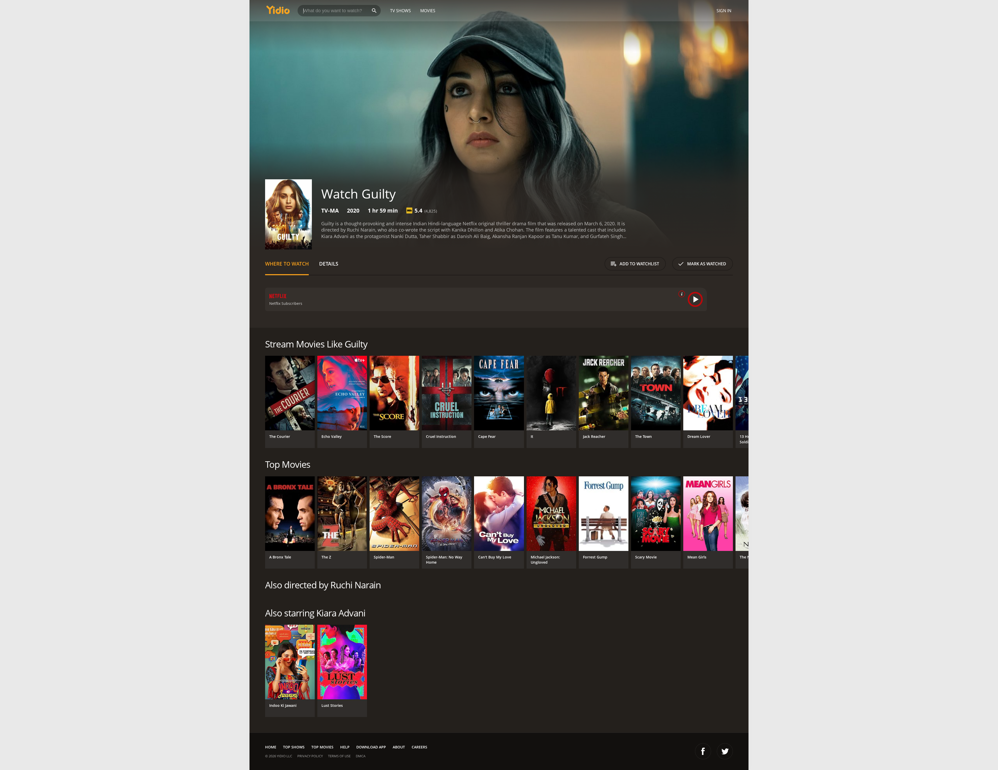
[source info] (680, 294)
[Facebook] (703, 751)
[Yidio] (278, 11)
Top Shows (294, 747)
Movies (427, 11)
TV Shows (400, 11)
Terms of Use (339, 756)
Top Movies (322, 747)
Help (345, 747)
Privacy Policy (310, 756)
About (399, 747)
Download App (371, 747)
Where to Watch (287, 263)
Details (328, 263)
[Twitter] (725, 751)
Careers (419, 747)
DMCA (360, 756)
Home (270, 747)
